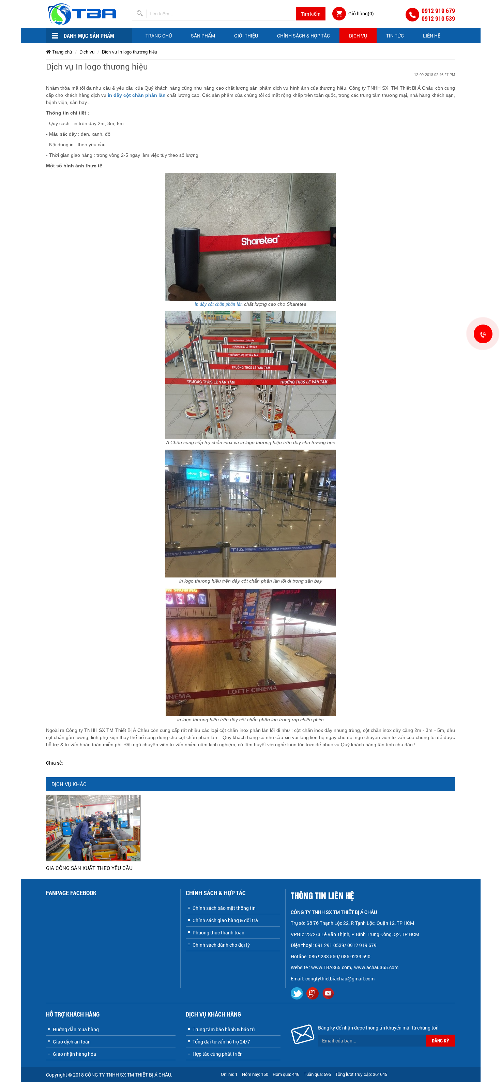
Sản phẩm (203, 35)
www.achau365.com (376, 967)
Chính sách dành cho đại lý (221, 945)
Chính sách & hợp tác (303, 35)
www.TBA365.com (331, 967)
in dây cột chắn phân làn (137, 95)
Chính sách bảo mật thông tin (224, 908)
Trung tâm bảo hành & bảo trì (224, 1029)
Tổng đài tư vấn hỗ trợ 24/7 (221, 1041)
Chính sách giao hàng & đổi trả (225, 920)
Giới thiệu (246, 35)
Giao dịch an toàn (72, 1041)
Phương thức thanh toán (218, 932)
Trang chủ (159, 35)
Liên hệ (431, 35)
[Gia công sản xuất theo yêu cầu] (93, 827)
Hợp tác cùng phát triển (218, 1054)
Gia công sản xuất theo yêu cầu (89, 868)
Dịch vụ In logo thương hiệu (129, 52)
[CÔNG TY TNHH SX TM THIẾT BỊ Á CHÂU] (83, 13)
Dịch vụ (358, 35)
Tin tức (395, 35)
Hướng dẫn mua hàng (76, 1029)
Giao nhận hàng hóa (74, 1054)
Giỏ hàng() (361, 13)
